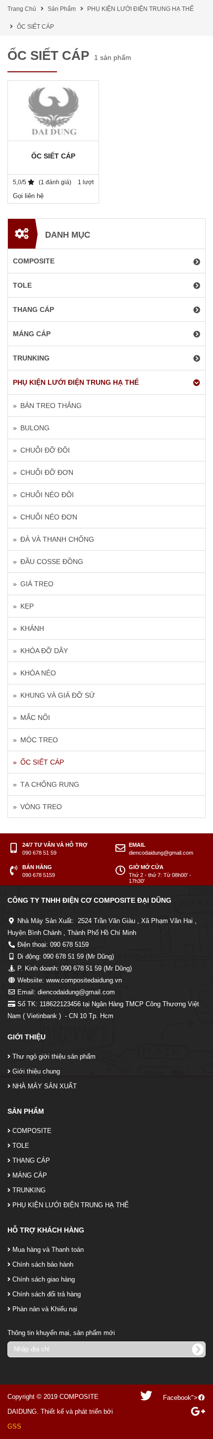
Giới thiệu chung (36, 1071)
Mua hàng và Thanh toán (48, 1249)
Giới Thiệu (26, 1037)
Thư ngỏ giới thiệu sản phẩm (54, 1056)
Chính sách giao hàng (43, 1279)
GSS (14, 1426)
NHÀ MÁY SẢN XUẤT (44, 1086)
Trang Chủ (21, 8)
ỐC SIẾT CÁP (35, 26)
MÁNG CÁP (29, 1175)
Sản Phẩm (62, 8)
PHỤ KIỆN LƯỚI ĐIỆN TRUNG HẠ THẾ (140, 8)
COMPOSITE (32, 1130)
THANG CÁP (31, 1160)
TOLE (20, 1145)
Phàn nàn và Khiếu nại (44, 1309)
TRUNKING (29, 1190)
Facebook (177, 1397)
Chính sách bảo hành (42, 1264)
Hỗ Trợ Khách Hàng (45, 1230)
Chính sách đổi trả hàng (46, 1294)
